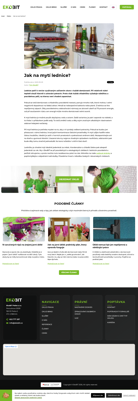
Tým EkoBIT (33, 85)
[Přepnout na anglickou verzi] (113, 7)
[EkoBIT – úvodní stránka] (11, 7)
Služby (63, 7)
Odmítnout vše (114, 395)
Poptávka (126, 7)
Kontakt (103, 7)
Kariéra (111, 322)
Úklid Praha (36, 7)
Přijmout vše (98, 395)
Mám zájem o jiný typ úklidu (117, 317)
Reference (47, 324)
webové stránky (103, 153)
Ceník (82, 7)
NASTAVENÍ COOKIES (83, 307)
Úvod (3, 16)
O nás (73, 7)
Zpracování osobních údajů (85, 313)
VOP (76, 318)
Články (92, 7)
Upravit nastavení (129, 395)
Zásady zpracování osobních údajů (28, 398)
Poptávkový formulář (118, 312)
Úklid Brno (51, 7)
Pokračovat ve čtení (10, 264)
